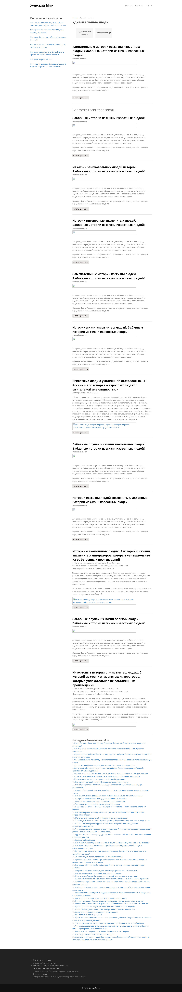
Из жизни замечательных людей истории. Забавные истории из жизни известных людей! (108, 169)
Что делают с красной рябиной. (88, 915)
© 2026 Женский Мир (42, 960)
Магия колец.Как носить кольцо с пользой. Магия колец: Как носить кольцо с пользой (111, 773)
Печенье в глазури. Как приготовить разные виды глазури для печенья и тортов (109, 901)
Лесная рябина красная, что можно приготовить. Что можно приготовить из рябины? (111, 879)
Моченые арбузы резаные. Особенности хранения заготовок (101, 818)
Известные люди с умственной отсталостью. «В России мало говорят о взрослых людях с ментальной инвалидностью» (109, 384)
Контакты (37, 965)
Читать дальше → (80, 97)
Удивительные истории (84, 33)
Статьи (149, 5)
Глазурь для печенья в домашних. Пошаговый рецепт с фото (101, 898)
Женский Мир (41, 5)
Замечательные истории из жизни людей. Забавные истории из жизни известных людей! (108, 276)
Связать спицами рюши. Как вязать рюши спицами (96, 912)
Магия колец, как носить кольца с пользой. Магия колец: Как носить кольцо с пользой (112, 904)
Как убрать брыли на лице (41, 59)
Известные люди (104, 33)
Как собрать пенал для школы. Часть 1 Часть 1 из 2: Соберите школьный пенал (109, 796)
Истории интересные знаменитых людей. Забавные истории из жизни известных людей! (108, 222)
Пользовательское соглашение (56, 965)
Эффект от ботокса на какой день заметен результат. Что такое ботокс (106, 870)
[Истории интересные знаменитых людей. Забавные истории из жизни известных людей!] (112, 232)
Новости (139, 5)
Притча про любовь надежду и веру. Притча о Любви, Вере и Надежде (105, 906)
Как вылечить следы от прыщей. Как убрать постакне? (98, 873)
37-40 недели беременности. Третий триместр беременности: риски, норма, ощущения (112, 820)
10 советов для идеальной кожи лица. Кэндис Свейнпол (98, 856)
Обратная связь (40, 974)
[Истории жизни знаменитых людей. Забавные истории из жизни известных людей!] (112, 339)
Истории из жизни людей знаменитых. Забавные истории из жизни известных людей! (109, 499)
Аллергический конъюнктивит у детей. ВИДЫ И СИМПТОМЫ (101, 798)
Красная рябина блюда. (85, 840)
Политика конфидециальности (46, 968)
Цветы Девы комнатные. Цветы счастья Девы (94, 934)
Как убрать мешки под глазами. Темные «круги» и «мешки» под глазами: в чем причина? (112, 843)
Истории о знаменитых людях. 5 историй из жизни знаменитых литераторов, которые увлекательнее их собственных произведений (111, 555)
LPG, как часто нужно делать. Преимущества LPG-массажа (100, 801)
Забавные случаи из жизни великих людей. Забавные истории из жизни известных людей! (108, 621)
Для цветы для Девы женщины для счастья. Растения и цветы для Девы (104, 765)
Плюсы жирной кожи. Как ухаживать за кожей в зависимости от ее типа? (106, 876)
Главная (128, 5)
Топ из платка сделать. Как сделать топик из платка (97, 804)
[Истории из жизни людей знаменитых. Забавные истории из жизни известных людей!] (112, 509)
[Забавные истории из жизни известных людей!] (112, 125)
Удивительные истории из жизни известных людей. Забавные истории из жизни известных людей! (108, 50)
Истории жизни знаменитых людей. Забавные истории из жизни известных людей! (107, 329)
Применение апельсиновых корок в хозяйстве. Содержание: (99, 779)
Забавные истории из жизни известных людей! (108, 118)
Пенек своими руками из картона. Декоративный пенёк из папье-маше (105, 909)
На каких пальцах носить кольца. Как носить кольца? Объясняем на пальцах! (107, 776)
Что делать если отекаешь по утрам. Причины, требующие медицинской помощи (109, 923)
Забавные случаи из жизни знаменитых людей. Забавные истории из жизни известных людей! (108, 446)
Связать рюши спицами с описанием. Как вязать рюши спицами (102, 931)
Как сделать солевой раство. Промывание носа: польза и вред (101, 782)
